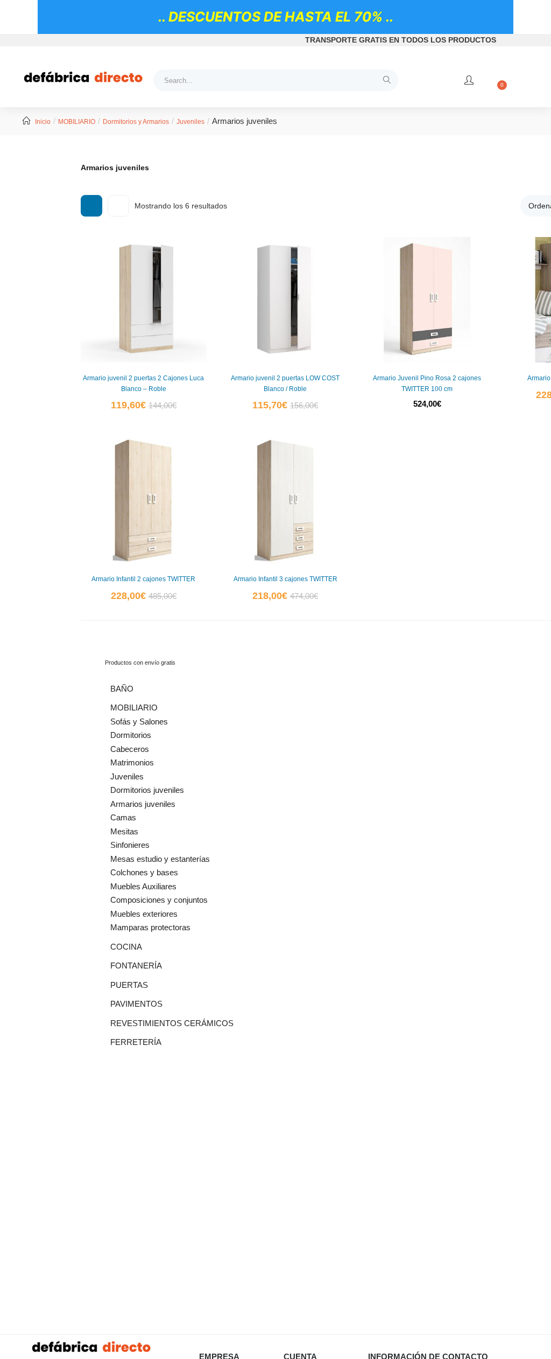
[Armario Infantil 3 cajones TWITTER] (286, 501)
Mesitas (124, 831)
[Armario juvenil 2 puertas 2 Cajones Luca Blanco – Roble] (144, 300)
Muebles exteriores (144, 913)
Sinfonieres (130, 844)
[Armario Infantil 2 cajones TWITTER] (144, 501)
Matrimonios (132, 762)
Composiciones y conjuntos (159, 899)
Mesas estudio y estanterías (160, 858)
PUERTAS (129, 984)
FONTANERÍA (136, 965)
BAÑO (121, 688)
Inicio (43, 122)
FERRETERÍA (135, 1042)
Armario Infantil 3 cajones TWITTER (285, 579)
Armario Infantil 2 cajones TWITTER (143, 579)
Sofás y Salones (139, 721)
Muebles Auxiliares (143, 886)
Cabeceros (129, 749)
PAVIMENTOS (136, 1003)
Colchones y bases (144, 872)
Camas (123, 817)
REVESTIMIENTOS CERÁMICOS (172, 1023)
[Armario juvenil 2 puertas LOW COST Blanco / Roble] (286, 300)
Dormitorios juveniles (147, 790)
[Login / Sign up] (469, 80)
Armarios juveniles (142, 804)
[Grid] (91, 206)
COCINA (126, 946)
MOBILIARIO (76, 122)
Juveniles (190, 122)
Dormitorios (130, 735)
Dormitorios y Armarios (136, 122)
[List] (118, 206)
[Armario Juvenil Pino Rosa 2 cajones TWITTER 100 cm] (427, 300)
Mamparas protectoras (150, 927)
